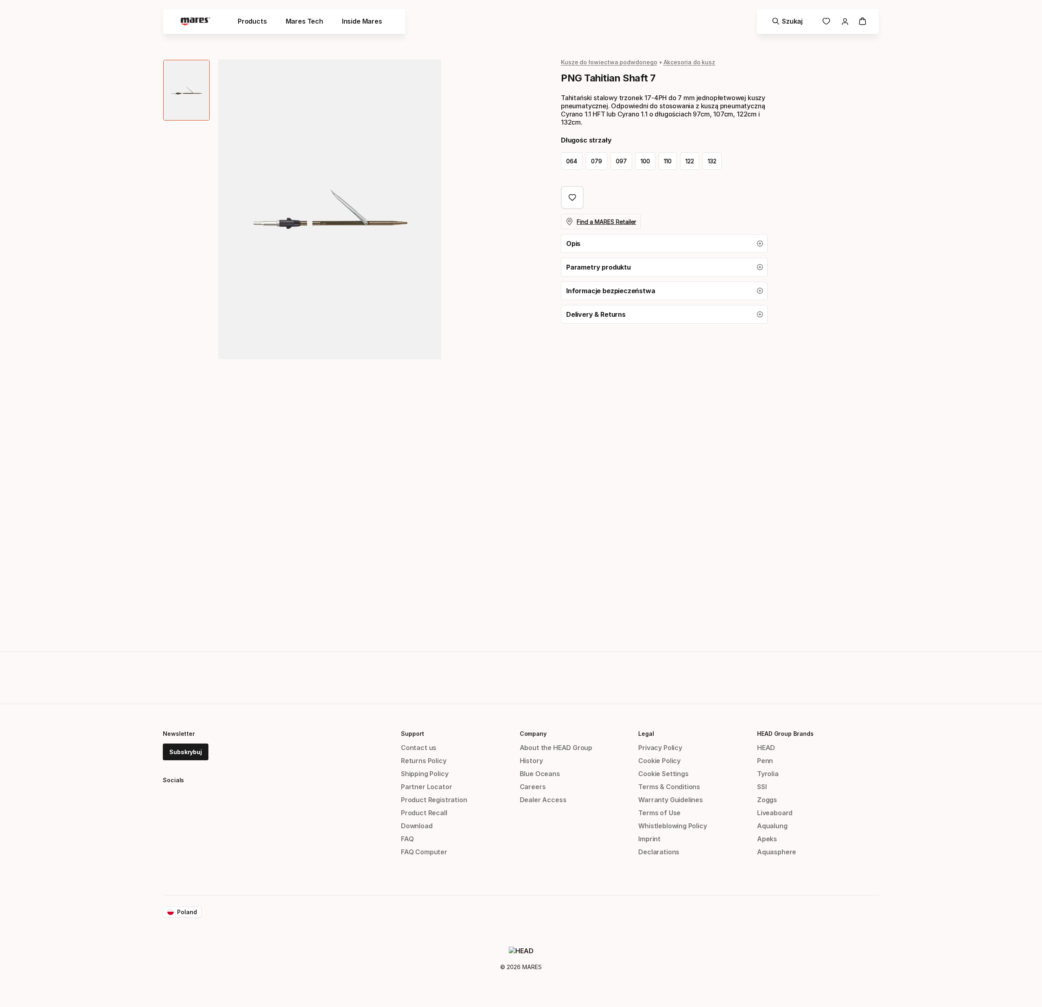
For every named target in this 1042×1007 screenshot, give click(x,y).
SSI (761, 787)
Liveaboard (774, 813)
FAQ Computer (424, 852)
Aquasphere (776, 852)
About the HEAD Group (556, 748)
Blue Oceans (540, 774)
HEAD (766, 748)
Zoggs (767, 800)
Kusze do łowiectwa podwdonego (609, 62)
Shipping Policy (424, 774)
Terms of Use (659, 813)
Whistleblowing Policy (672, 826)
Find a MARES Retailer (606, 221)
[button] (664, 243)
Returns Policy (424, 761)
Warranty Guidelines (670, 800)
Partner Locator (426, 787)
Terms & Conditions (669, 787)
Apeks (767, 839)
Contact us (418, 748)
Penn (765, 761)
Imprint (649, 839)
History (531, 761)
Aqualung (772, 826)
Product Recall (424, 813)
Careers (533, 787)
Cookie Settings (663, 774)
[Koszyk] (862, 21)
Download (417, 826)
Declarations (658, 852)
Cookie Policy (659, 761)
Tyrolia (768, 774)
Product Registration (434, 800)
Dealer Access (543, 800)
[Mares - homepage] (195, 21)
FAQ (407, 839)
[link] (826, 21)
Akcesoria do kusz (689, 62)
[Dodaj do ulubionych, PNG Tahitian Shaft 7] (572, 197)
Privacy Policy (660, 748)
